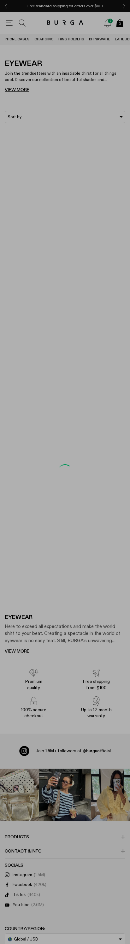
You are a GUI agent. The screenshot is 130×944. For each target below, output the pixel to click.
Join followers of (73, 751)
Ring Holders (71, 39)
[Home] (65, 23)
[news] (108, 23)
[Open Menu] (9, 23)
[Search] (22, 23)
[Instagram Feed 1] (65, 795)
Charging (44, 39)
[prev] (6, 6)
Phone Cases (17, 39)
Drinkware (99, 39)
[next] (124, 6)
